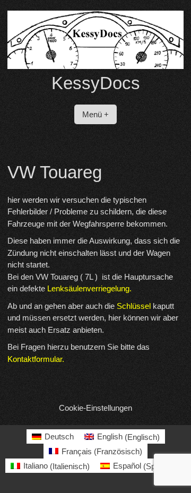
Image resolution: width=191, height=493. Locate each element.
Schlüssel (134, 305)
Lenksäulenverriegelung (88, 288)
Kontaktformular (34, 359)
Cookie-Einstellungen (95, 407)
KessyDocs (95, 83)
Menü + (95, 114)
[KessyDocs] (95, 66)
